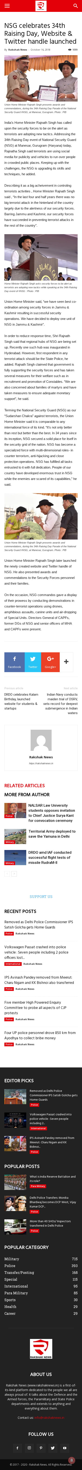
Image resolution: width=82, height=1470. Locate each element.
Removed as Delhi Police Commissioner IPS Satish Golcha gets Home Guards (38, 924)
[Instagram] (29, 1448)
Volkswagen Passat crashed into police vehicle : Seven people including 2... (51, 1119)
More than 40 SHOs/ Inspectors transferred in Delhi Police (50, 1223)
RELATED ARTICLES (24, 786)
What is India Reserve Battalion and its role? (53, 1179)
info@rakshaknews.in (49, 1417)
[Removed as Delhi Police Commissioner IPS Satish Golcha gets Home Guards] (15, 1096)
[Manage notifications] (71, 1460)
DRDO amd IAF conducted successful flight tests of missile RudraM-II (50, 857)
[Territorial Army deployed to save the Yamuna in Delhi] (15, 836)
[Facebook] (17, 1448)
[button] (76, 6)
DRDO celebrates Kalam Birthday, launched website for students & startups (21, 701)
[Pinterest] (41, 1448)
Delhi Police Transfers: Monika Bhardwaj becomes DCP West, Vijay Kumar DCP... (53, 1202)
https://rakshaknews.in (41, 763)
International (13, 963)
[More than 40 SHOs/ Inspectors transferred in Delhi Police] (15, 1227)
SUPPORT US (41, 896)
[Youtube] (64, 1448)
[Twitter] (53, 1448)
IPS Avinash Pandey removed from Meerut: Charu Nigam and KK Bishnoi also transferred (39, 980)
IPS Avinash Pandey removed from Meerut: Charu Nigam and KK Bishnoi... (52, 1142)
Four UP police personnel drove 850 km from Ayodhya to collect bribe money (40, 1035)
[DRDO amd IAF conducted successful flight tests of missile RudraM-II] (15, 857)
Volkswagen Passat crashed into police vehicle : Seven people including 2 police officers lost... (36, 952)
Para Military (38, 1186)
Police (9, 816)
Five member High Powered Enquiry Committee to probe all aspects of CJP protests (35, 1008)
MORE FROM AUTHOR (26, 795)
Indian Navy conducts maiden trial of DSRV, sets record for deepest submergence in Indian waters (60, 704)
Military (10, 842)
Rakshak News (17, 49)
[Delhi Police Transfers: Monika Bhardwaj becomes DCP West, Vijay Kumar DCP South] (15, 1203)
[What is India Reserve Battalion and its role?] (15, 1182)
